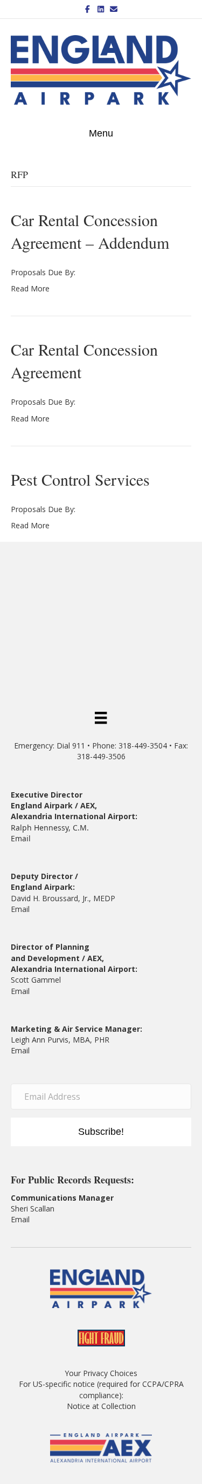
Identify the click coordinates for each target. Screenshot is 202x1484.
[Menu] (100, 717)
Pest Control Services (80, 479)
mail (22, 991)
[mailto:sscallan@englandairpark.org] (31, 1219)
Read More (30, 288)
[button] (101, 1132)
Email (21, 838)
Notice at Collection (101, 1406)
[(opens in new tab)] (100, 1447)
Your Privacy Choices (101, 1373)
